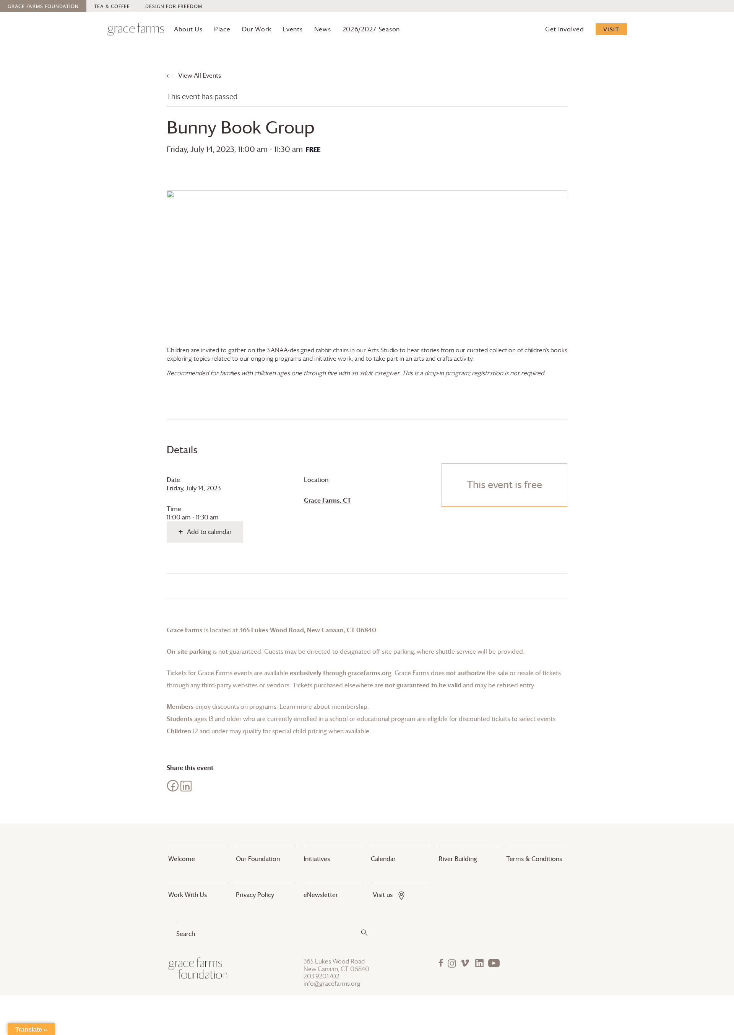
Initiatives (317, 858)
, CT (327, 500)
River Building (457, 858)
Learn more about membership (323, 706)
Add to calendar (209, 531)
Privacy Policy (255, 894)
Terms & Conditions (534, 858)
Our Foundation (258, 858)
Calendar (383, 858)
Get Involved (564, 29)
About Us (188, 29)
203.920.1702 (321, 976)
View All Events (199, 75)
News (322, 29)
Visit (611, 29)
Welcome (181, 858)
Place (222, 29)
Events (292, 29)
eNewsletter (321, 894)
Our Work (256, 29)
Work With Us (187, 894)
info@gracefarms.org (332, 984)
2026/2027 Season (371, 29)
